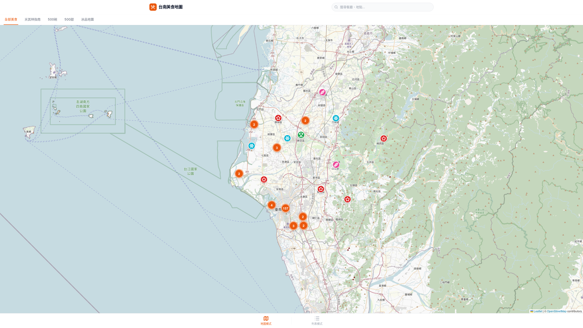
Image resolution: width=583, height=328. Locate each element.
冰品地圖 (87, 19)
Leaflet (537, 311)
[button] (322, 92)
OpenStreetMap (557, 311)
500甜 (69, 19)
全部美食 (11, 19)
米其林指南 (33, 19)
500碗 (52, 19)
